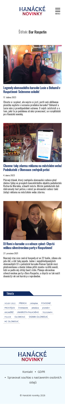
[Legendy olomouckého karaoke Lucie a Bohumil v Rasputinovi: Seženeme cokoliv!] (32, 64)
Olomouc (20, 316)
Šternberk (23, 308)
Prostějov (10, 308)
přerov (23, 303)
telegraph (47, 312)
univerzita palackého (28, 312)
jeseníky (46, 308)
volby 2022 (10, 303)
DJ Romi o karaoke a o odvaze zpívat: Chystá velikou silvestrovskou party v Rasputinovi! (28, 245)
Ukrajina (34, 303)
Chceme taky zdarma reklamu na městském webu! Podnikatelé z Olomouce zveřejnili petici (32, 167)
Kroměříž (9, 312)
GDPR (41, 372)
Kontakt (27, 372)
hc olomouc (12, 321)
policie (8, 317)
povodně (46, 303)
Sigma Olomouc (38, 316)
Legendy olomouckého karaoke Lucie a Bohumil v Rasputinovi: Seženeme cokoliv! (31, 89)
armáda (35, 308)
